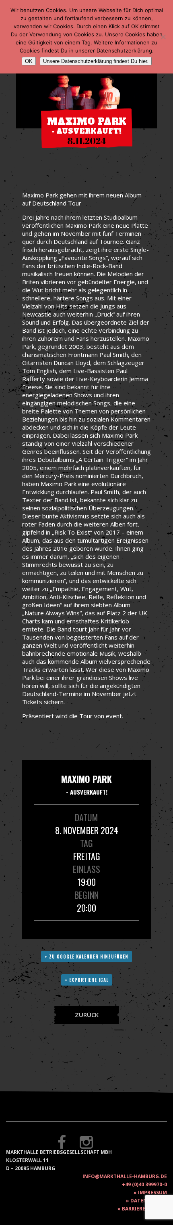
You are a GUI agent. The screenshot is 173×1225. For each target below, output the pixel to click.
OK (29, 61)
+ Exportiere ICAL (87, 980)
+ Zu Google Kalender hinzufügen (86, 956)
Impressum (152, 1192)
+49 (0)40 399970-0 (144, 1184)
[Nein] (163, 37)
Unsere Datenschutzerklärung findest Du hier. (95, 61)
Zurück (87, 1015)
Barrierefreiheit (144, 1208)
